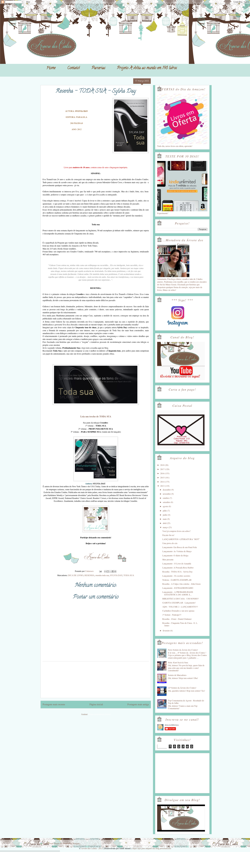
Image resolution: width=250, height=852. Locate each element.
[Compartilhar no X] (110, 571)
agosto (166, 506)
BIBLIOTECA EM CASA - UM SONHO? (180, 598)
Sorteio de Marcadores (177, 675)
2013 (162, 485)
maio (165, 519)
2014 (162, 481)
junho (165, 514)
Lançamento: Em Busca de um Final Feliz (179, 547)
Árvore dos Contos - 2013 (92, 848)
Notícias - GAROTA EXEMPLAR (177, 579)
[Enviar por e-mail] (105, 571)
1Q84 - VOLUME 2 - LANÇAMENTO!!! (180, 606)
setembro (167, 502)
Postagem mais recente (54, 704)
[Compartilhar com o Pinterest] (115, 571)
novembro (167, 493)
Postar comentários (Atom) (99, 714)
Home (50, 68)
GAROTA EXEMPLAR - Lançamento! (179, 602)
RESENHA (89, 575)
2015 (162, 477)
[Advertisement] (95, 679)
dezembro (167, 489)
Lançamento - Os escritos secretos (176, 575)
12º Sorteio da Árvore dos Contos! (182, 687)
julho (165, 510)
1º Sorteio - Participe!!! (171, 614)
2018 (162, 465)
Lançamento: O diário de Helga (175, 555)
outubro (166, 498)
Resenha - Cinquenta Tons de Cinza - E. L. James (180, 624)
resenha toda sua (102, 575)
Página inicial (96, 704)
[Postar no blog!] (108, 571)
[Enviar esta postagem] (100, 571)
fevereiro (166, 630)
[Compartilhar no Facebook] (112, 571)
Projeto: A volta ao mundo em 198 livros (147, 68)
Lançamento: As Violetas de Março (177, 551)
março (165, 527)
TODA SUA (128, 575)
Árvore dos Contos (47, 8)
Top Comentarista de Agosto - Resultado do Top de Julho (186, 701)
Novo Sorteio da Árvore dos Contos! (183, 649)
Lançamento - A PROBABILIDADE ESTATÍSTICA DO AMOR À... (177, 593)
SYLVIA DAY (116, 575)
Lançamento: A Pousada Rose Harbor (177, 567)
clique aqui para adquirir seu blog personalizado (151, 848)
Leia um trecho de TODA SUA (95, 416)
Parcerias (98, 68)
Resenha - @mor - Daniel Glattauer (177, 619)
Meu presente (167, 559)
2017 (162, 469)
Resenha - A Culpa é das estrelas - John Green (181, 583)
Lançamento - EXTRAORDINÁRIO (177, 588)
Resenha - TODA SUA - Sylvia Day (177, 571)
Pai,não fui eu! (168, 535)
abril (165, 523)
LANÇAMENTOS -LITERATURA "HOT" (181, 539)
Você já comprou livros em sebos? (176, 531)
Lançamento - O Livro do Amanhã (176, 563)
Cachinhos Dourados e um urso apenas (178, 610)
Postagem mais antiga (138, 704)
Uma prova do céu (169, 543)
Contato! (73, 68)
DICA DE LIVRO (75, 575)
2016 (162, 473)
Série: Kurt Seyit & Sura (178, 662)
